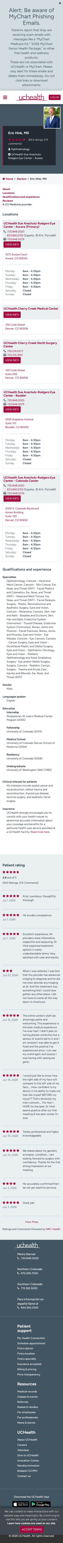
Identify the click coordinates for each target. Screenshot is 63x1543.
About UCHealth (27, 1439)
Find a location (26, 1353)
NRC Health (53, 1229)
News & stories (26, 1422)
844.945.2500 (29, 1307)
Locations (8, 193)
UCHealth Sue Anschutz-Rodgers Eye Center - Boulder (29, 393)
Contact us (24, 1476)
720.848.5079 (15, 239)
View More (31, 1221)
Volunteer (23, 1450)
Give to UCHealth (28, 1455)
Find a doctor (25, 1348)
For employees (26, 1412)
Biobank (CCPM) (27, 1470)
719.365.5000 (29, 1288)
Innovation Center (28, 1460)
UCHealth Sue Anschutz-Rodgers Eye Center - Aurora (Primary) (29, 225)
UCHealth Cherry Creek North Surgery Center (30, 344)
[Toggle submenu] (5, 97)
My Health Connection (31, 1338)
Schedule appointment (31, 1343)
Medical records (27, 1391)
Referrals (22, 1402)
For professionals (27, 1417)
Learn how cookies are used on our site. (31, 1523)
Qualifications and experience (21, 196)
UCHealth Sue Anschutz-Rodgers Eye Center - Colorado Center (29, 479)
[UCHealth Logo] (27, 1245)
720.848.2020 (15, 231)
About (6, 189)
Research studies (27, 1407)
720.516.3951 (15, 355)
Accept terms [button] (32, 1529)
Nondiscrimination (28, 1465)
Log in (54, 97)
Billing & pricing (26, 1369)
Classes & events (27, 1396)
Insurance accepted (29, 1364)
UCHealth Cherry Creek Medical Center (31, 308)
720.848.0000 (30, 1258)
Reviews (8, 200)
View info (12, 244)
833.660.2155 (15, 235)
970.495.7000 (29, 1273)
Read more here (40, 831)
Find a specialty (26, 1358)
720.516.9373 (15, 351)
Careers (22, 1444)
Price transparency (28, 1374)
